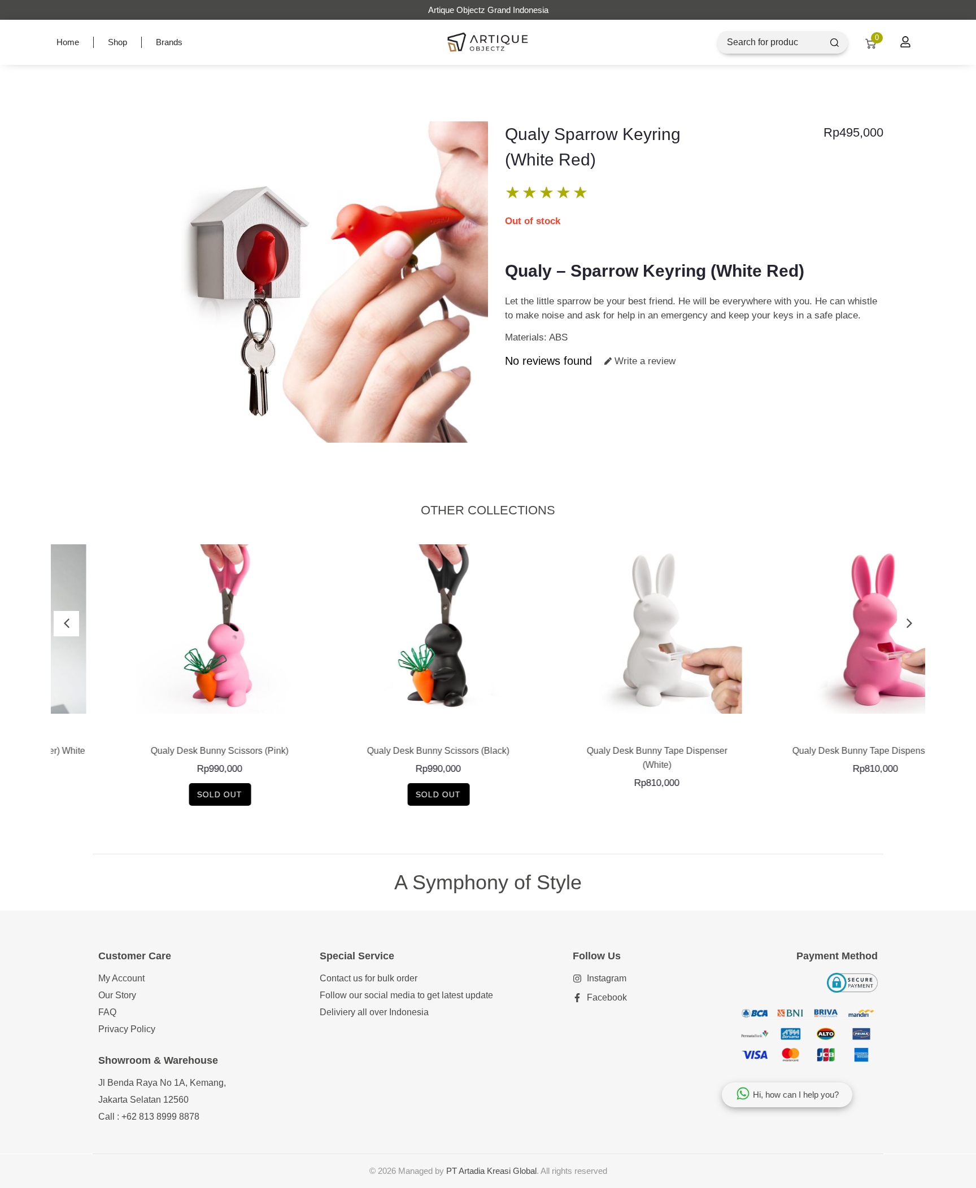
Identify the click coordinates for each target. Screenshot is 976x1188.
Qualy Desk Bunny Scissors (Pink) (160, 750)
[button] (66, 623)
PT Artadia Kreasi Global (491, 1171)
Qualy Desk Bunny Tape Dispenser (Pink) (816, 750)
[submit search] (834, 42)
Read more (160, 725)
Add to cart (597, 725)
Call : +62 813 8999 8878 (148, 1116)
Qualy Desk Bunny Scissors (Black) (379, 750)
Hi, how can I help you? (796, 1094)
